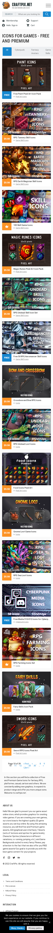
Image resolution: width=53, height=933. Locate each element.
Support (34, 21)
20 (30, 766)
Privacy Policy (11, 895)
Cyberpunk (20, 50)
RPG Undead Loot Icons (24, 444)
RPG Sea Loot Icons (22, 575)
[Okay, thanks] (49, 922)
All (7, 50)
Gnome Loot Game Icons (24, 531)
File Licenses (10, 886)
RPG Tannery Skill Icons (24, 137)
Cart (32, 25)
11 (15, 766)
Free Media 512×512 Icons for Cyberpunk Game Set (31, 619)
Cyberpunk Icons (22, 622)
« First (26, 764)
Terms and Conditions (14, 881)
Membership (12, 21)
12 (20, 766)
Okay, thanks (17, 928)
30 (35, 766)
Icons (18, 403)
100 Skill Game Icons (23, 225)
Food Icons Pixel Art (22, 488)
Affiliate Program (12, 911)
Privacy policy (35, 928)
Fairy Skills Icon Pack (23, 707)
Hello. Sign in (12, 25)
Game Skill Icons (22, 140)
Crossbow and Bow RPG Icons (27, 400)
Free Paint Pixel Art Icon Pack (27, 94)
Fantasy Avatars (35, 51)
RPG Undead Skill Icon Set (25, 313)
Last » (26, 768)
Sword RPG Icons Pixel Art (25, 750)
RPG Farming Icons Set (24, 663)
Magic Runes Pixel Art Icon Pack (28, 269)
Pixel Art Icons (21, 97)
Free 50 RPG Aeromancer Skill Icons (30, 356)
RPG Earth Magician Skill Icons (27, 181)
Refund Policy (11, 891)
